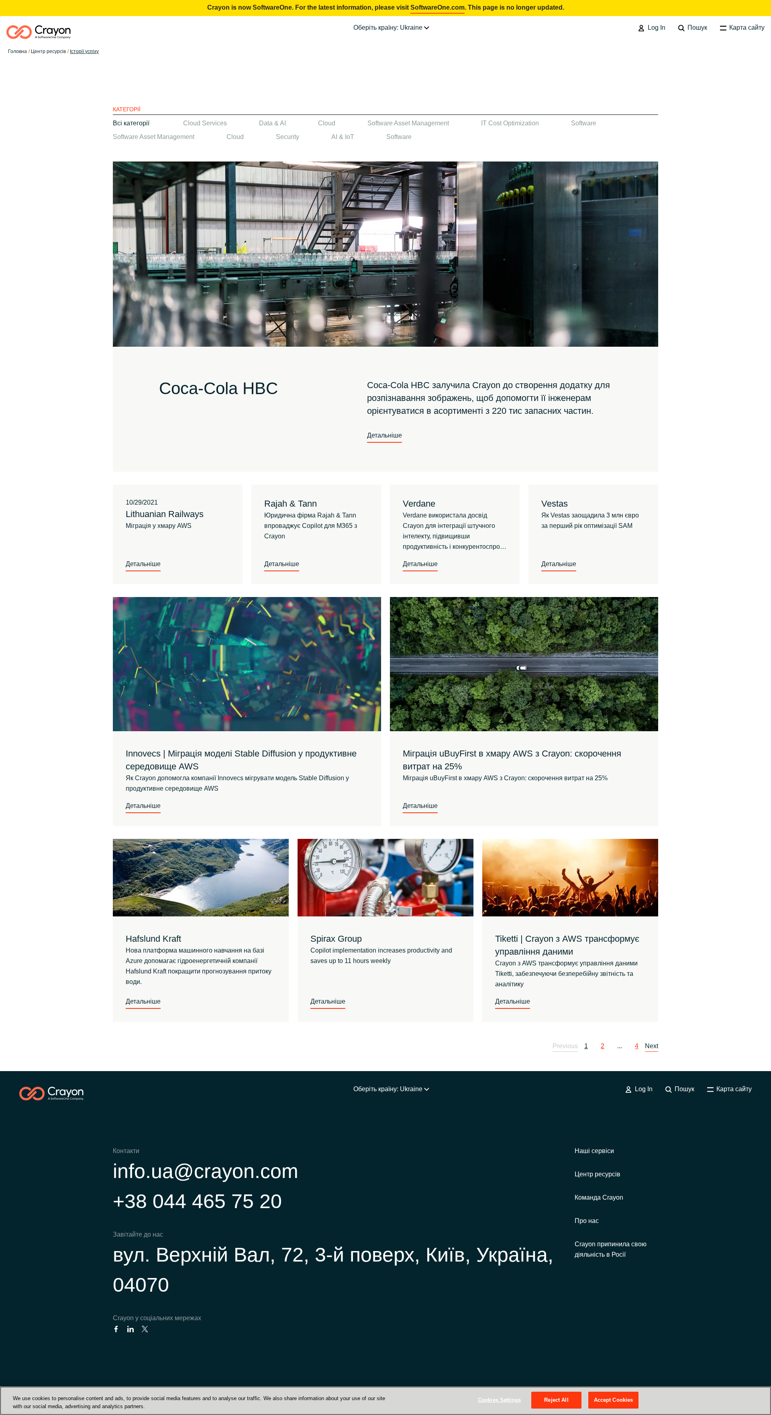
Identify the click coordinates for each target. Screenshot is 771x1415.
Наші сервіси (594, 1150)
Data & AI (272, 123)
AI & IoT (342, 136)
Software (583, 123)
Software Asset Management (408, 123)
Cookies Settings (499, 1400)
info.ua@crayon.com (205, 1171)
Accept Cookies (613, 1400)
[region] (385, 1400)
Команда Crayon (599, 1197)
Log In (655, 27)
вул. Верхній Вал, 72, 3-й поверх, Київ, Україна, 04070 (333, 1269)
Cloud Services (205, 123)
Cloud (326, 123)
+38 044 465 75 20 (197, 1201)
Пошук (696, 27)
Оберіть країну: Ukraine (388, 27)
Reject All (556, 1400)
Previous (565, 1046)
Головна (17, 51)
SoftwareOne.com (437, 7)
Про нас (587, 1220)
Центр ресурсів (597, 1174)
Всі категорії (131, 123)
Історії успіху (84, 51)
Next (651, 1046)
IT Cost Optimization (510, 123)
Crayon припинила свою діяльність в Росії (611, 1249)
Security (287, 136)
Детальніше (384, 435)
